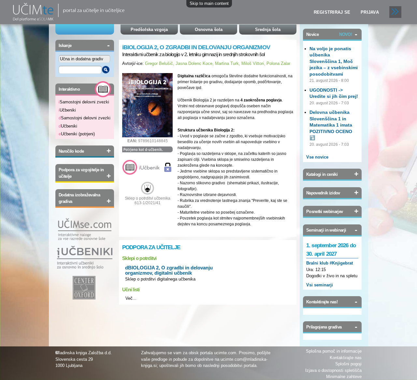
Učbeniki (67, 110)
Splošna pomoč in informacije (334, 351)
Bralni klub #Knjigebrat (329, 263)
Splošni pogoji (348, 363)
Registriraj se (332, 12)
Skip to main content (209, 3)
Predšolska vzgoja (149, 29)
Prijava (370, 12)
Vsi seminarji (319, 284)
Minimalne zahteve (344, 376)
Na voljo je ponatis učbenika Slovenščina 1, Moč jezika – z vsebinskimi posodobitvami (333, 61)
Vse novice (317, 157)
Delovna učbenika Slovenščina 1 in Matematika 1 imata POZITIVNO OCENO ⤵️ (330, 125)
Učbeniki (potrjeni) (77, 133)
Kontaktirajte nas (346, 357)
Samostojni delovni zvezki (84, 101)
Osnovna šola (209, 29)
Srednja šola (267, 29)
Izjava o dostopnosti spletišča (333, 370)
